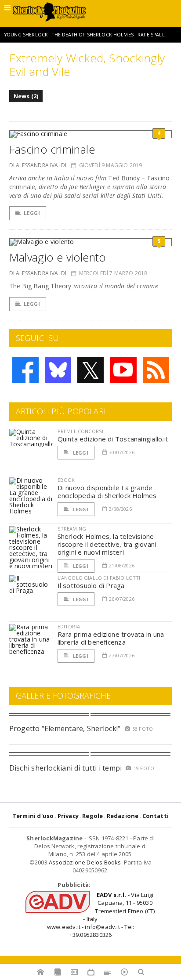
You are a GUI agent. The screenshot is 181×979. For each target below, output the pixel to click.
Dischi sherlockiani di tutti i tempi (65, 768)
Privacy (68, 816)
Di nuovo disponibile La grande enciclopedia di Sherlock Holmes (107, 491)
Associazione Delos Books (85, 862)
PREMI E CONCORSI (81, 431)
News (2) (26, 96)
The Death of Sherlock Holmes (92, 35)
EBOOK (66, 479)
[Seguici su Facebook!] (25, 370)
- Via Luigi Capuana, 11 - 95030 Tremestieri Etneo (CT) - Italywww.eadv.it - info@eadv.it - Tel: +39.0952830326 (101, 915)
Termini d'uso (33, 816)
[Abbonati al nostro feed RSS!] (156, 370)
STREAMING (72, 528)
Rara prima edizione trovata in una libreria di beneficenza (111, 638)
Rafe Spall (151, 35)
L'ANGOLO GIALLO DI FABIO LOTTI (99, 577)
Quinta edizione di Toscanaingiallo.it (113, 438)
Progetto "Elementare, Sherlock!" (65, 728)
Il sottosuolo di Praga (91, 585)
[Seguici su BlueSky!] (58, 370)
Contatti (155, 816)
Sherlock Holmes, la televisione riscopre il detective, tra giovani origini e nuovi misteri (107, 544)
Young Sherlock (26, 35)
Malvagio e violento (57, 257)
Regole (92, 816)
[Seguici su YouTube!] (123, 370)
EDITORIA (69, 626)
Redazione (123, 816)
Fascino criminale (52, 149)
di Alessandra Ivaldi (38, 165)
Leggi (32, 213)
